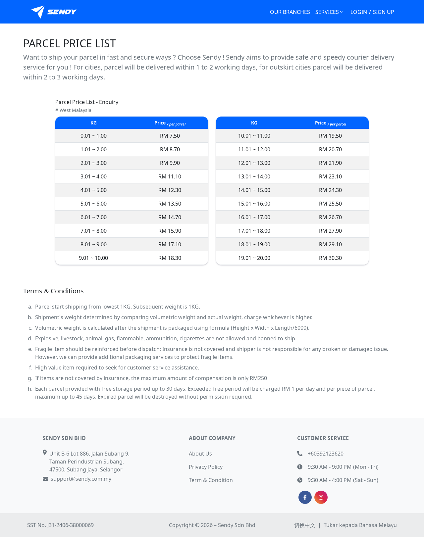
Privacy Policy (206, 466)
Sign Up (383, 12)
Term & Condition (211, 480)
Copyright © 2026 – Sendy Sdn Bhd (212, 525)
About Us (200, 453)
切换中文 (304, 525)
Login (358, 12)
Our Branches (290, 12)
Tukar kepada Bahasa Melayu (360, 525)
